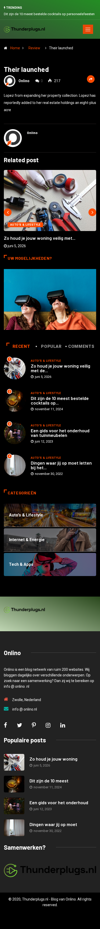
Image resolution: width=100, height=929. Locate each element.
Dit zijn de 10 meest (48, 780)
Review (34, 48)
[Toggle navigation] (88, 29)
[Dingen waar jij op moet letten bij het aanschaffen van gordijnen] (14, 827)
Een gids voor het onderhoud (58, 802)
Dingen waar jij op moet (53, 824)
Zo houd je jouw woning (53, 759)
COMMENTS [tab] (81, 346)
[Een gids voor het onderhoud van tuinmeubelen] (14, 806)
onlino (23, 81)
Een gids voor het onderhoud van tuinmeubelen (60, 433)
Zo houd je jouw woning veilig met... (39, 238)
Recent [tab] (21, 346)
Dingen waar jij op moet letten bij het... (61, 465)
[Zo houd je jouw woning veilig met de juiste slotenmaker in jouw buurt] (14, 762)
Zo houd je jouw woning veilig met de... (60, 368)
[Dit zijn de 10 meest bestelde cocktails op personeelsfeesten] (14, 784)
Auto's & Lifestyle (25, 224)
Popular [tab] (51, 346)
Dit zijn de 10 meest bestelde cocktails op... (60, 400)
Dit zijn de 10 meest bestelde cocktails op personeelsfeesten (49, 14)
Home (15, 48)
